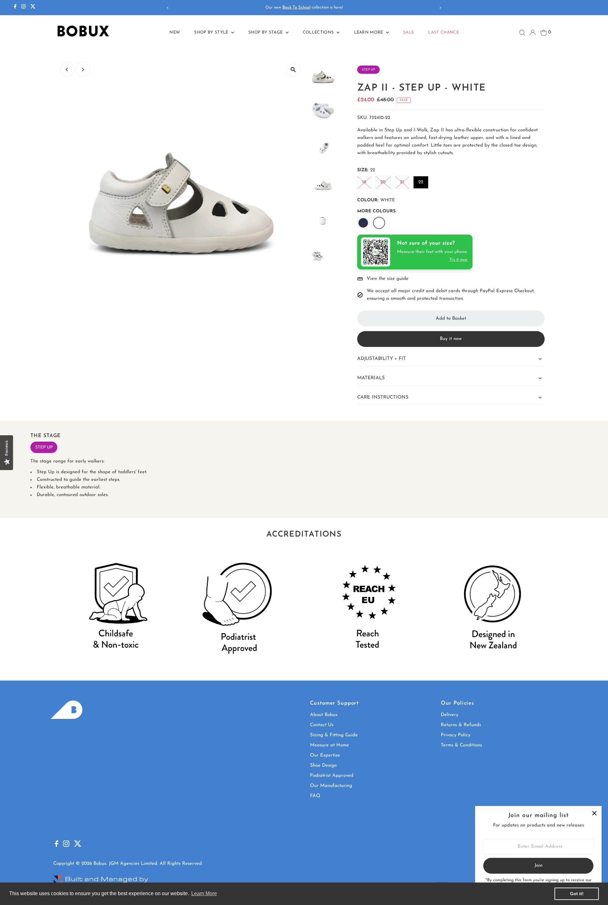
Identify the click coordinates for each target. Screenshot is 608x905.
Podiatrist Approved (331, 775)
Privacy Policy (455, 735)
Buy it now (451, 338)
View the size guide (387, 278)
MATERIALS (371, 378)
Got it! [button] (577, 893)
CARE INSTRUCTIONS (382, 397)
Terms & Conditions (461, 745)
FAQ (315, 796)
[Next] (440, 8)
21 (402, 182)
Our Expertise (325, 755)
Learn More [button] (204, 893)
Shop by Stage (266, 32)
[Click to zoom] (293, 69)
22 (420, 182)
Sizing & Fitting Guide (334, 735)
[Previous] (168, 8)
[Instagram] (23, 7)
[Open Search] (522, 32)
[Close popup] (594, 813)
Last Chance (443, 32)
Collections (319, 32)
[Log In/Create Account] (532, 32)
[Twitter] (33, 7)
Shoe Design (323, 765)
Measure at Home (329, 745)
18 (364, 182)
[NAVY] (363, 223)
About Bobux (324, 715)
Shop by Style (212, 32)
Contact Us (321, 725)
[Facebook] (15, 7)
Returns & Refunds (461, 725)
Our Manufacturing (331, 785)
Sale (408, 32)
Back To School (296, 7)
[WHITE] (379, 223)
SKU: (362, 118)
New (174, 32)
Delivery (449, 715)
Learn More (369, 32)
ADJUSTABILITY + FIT (381, 358)
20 (383, 182)
